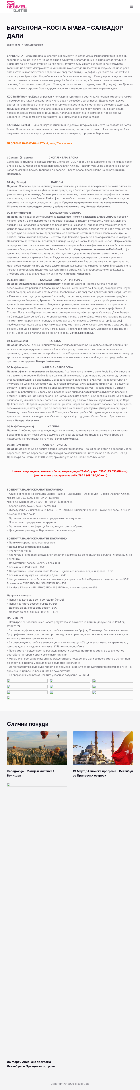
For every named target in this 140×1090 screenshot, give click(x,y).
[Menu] (131, 6)
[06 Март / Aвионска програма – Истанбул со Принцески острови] (37, 919)
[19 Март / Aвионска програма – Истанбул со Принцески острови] (103, 748)
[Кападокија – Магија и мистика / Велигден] (37, 748)
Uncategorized (33, 45)
